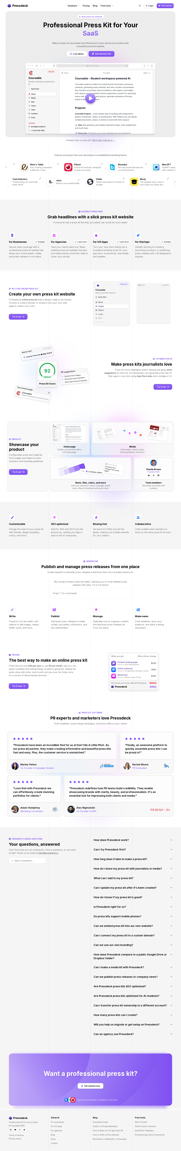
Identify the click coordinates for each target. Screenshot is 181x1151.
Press (53, 1139)
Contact (54, 1143)
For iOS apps (56, 1126)
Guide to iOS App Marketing (105, 1126)
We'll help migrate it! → (103, 140)
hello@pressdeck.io (48, 853)
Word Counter (141, 1122)
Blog (53, 1135)
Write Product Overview (145, 1126)
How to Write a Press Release (106, 1135)
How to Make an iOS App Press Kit (108, 1130)
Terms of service (16, 1135)
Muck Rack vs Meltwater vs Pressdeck (110, 1139)
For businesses (57, 1122)
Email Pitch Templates (144, 1130)
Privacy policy (15, 1138)
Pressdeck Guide (100, 1122)
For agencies (56, 1130)
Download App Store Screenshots (150, 1135)
